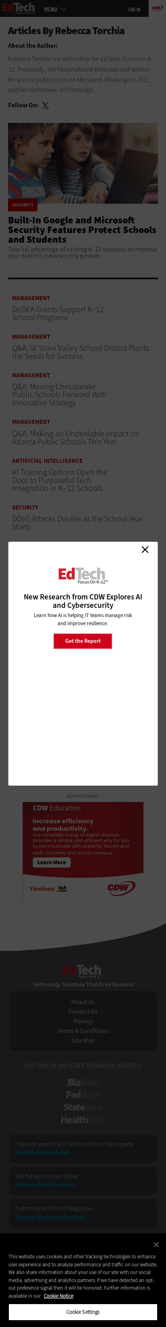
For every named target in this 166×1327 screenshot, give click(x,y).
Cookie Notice (58, 1295)
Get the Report (83, 641)
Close (145, 550)
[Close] (156, 1244)
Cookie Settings (83, 1312)
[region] (83, 1280)
